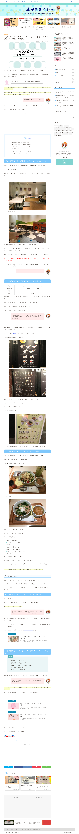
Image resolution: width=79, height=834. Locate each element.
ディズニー (63, 127)
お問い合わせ (25, 1)
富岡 (60, 132)
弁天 (63, 132)
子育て (65, 82)
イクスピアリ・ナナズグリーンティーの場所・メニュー (23, 144)
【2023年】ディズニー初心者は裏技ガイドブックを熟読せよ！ (65, 92)
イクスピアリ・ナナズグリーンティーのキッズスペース (23, 142)
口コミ (63, 130)
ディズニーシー (69, 127)
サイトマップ (35, 1)
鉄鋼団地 (60, 135)
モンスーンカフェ (28, 630)
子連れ (71, 130)
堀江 (67, 130)
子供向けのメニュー (17, 148)
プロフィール (16, 1)
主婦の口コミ (65, 79)
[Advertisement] (27, 122)
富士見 (56, 132)
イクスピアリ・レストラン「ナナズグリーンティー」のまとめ (25, 153)
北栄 (59, 130)
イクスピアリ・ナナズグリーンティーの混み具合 (22, 151)
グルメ (6, 34)
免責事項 (16, 832)
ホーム (8, 1)
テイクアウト (57, 127)
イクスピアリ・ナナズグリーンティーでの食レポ (22, 146)
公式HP (15, 333)
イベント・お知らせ (65, 69)
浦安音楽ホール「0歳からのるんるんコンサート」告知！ (65, 101)
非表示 (29, 138)
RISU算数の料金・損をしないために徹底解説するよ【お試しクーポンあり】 (65, 96)
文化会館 (71, 132)
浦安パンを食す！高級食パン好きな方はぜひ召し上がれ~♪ (65, 106)
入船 (56, 130)
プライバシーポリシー (9, 832)
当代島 (67, 132)
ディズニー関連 (65, 75)
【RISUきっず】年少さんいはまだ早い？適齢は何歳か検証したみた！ (65, 110)
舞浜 (56, 135)
